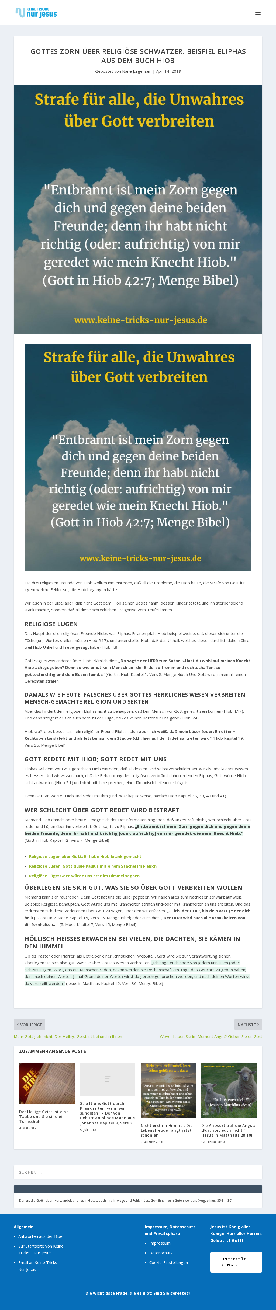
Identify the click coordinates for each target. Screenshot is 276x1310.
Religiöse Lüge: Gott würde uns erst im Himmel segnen (84, 875)
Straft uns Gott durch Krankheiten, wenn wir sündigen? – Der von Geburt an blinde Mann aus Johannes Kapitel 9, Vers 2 (107, 1113)
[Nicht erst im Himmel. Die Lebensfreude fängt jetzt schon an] (168, 1090)
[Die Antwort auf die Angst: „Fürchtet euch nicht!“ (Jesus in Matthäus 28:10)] (229, 1090)
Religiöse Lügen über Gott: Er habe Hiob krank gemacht (85, 856)
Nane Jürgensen (136, 71)
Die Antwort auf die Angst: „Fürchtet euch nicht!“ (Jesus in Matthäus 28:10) (228, 1130)
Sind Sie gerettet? (172, 1293)
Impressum (160, 1243)
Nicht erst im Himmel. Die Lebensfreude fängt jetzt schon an (167, 1130)
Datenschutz (161, 1252)
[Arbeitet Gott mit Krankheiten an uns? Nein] (138, 569)
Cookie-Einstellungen (168, 1262)
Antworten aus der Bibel (40, 1236)
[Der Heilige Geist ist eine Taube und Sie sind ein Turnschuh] (46, 1083)
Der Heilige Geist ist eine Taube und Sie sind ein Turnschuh (43, 1116)
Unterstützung (234, 1262)
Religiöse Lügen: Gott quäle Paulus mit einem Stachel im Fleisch (93, 866)
